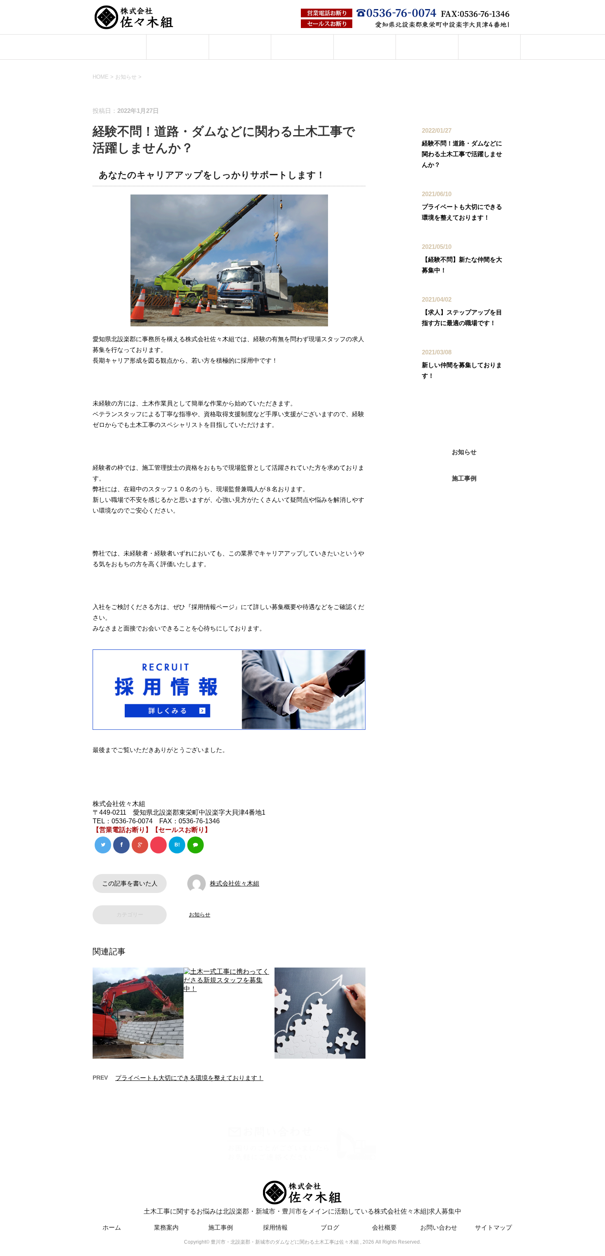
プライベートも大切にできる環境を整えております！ (189, 1077)
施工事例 (240, 46)
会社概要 (426, 46)
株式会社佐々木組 (234, 883)
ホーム (115, 46)
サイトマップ (493, 1227)
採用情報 (302, 46)
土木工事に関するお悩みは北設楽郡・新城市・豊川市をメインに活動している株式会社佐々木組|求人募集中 (302, 1211)
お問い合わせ (489, 46)
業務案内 (177, 46)
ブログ (364, 46)
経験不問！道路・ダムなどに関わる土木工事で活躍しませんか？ (462, 154)
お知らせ (199, 915)
